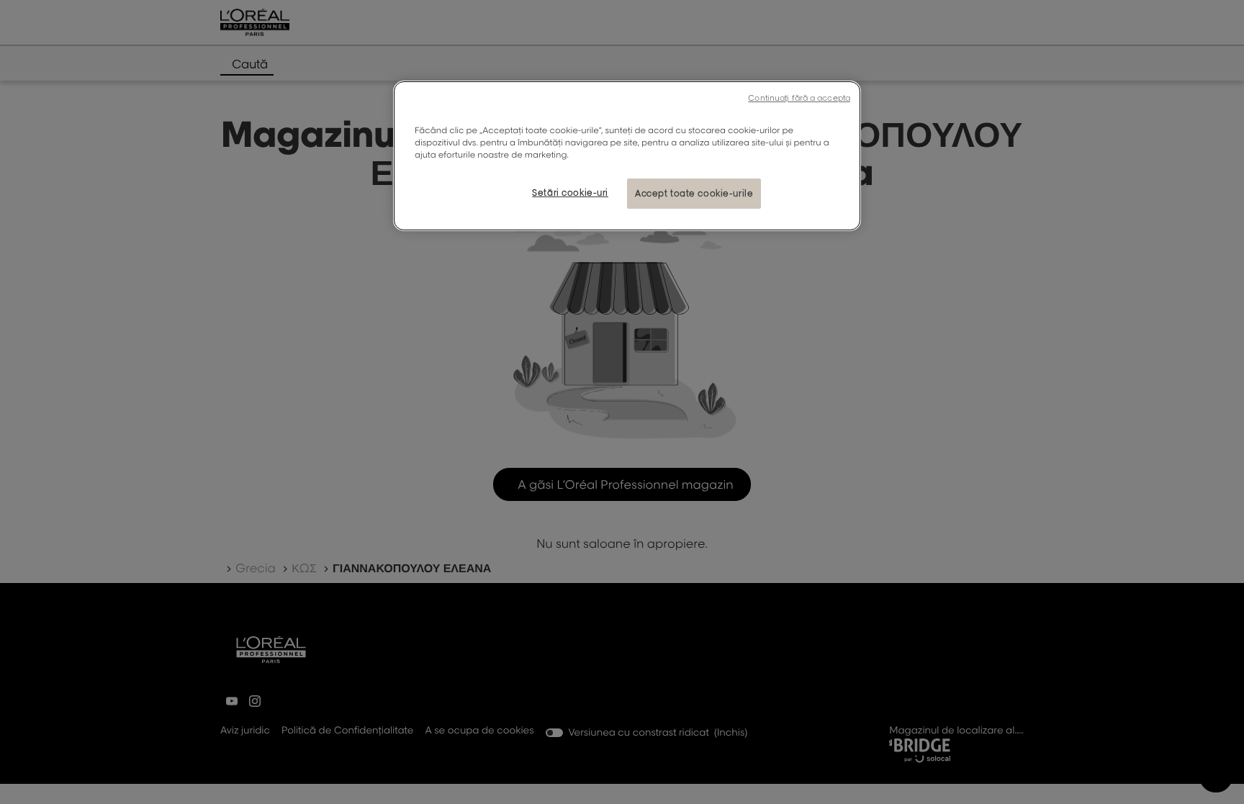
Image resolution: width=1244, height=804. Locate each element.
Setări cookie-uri (570, 192)
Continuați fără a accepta (799, 98)
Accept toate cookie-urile (694, 193)
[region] (627, 156)
